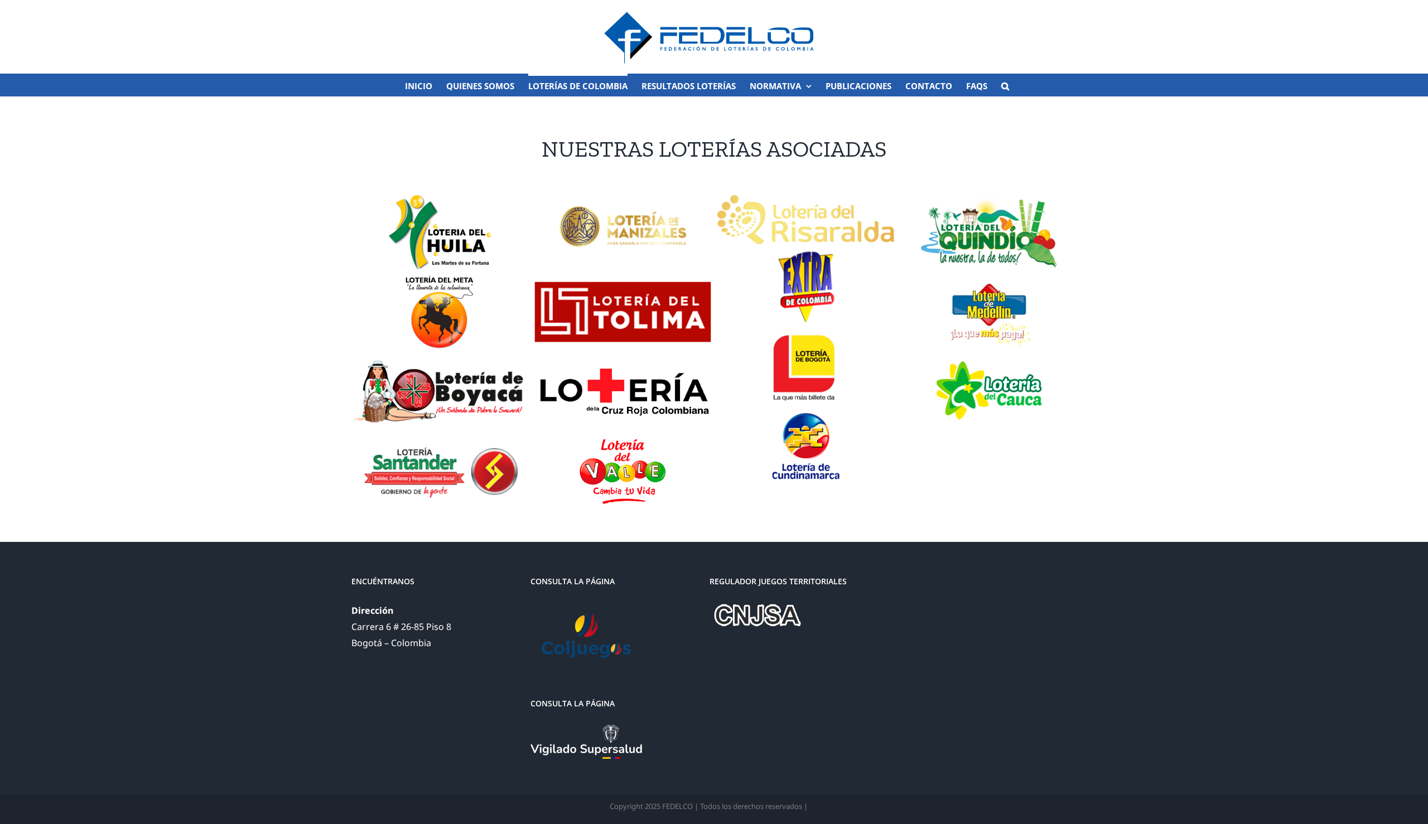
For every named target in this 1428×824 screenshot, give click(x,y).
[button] (1005, 85)
